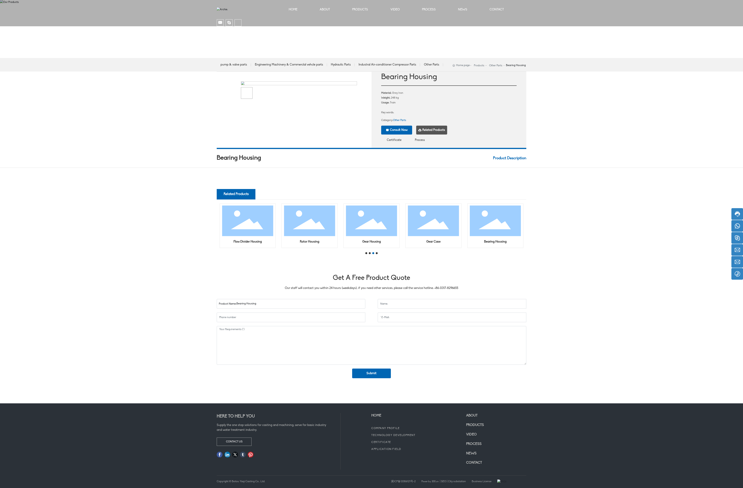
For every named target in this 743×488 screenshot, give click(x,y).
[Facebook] (220, 454)
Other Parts (431, 64)
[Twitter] (235, 454)
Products (479, 65)
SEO (443, 481)
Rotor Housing (309, 241)
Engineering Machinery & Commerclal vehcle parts (289, 64)
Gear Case (433, 241)
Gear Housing (371, 241)
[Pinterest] (250, 454)
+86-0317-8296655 (446, 288)
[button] (366, 253)
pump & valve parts (234, 64)
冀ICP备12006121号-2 (403, 481)
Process (420, 140)
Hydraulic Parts (341, 64)
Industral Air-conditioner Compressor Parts (387, 64)
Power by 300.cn (430, 481)
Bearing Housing (495, 241)
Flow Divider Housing (248, 241)
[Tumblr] (243, 454)
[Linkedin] (227, 454)
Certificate (394, 140)
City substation (457, 481)
